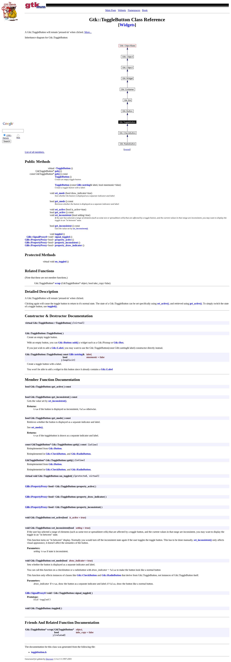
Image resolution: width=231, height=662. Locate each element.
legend (127, 149)
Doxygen (49, 659)
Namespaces (134, 10)
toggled (59, 234)
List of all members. (34, 152)
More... (88, 32)
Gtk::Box (119, 342)
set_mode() (37, 427)
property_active (63, 239)
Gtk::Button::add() (68, 342)
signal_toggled (62, 237)
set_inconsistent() (80, 228)
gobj (57, 171)
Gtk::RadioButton (81, 453)
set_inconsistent (63, 215)
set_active (60, 209)
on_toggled (60, 261)
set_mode (60, 193)
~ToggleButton (63, 168)
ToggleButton (62, 176)
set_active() (163, 303)
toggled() (52, 306)
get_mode (60, 201)
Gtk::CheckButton (56, 453)
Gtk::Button (55, 448)
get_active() (196, 303)
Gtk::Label (57, 348)
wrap (57, 283)
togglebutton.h (39, 652)
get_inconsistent (63, 225)
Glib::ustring (83, 185)
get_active (60, 212)
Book (145, 10)
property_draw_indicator (68, 245)
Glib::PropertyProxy (36, 239)
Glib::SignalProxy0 (37, 237)
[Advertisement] (11, 71)
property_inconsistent (66, 242)
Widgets (122, 10)
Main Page (110, 10)
